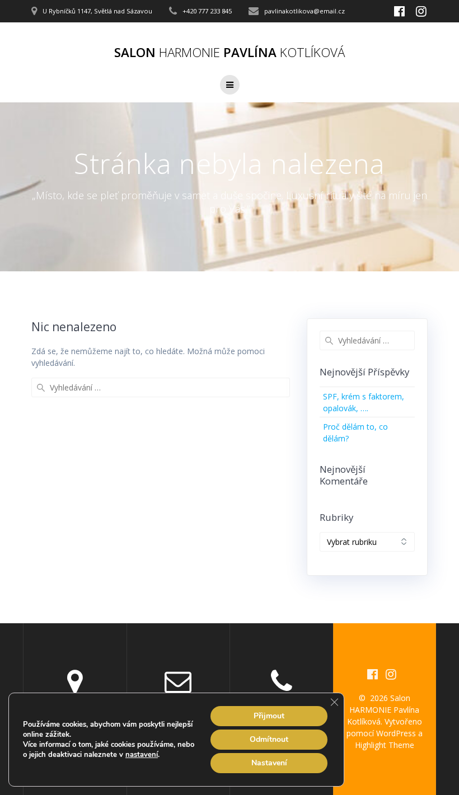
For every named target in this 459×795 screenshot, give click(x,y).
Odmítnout (269, 739)
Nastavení (269, 763)
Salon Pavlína (229, 52)
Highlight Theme (384, 745)
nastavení (141, 755)
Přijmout (269, 716)
